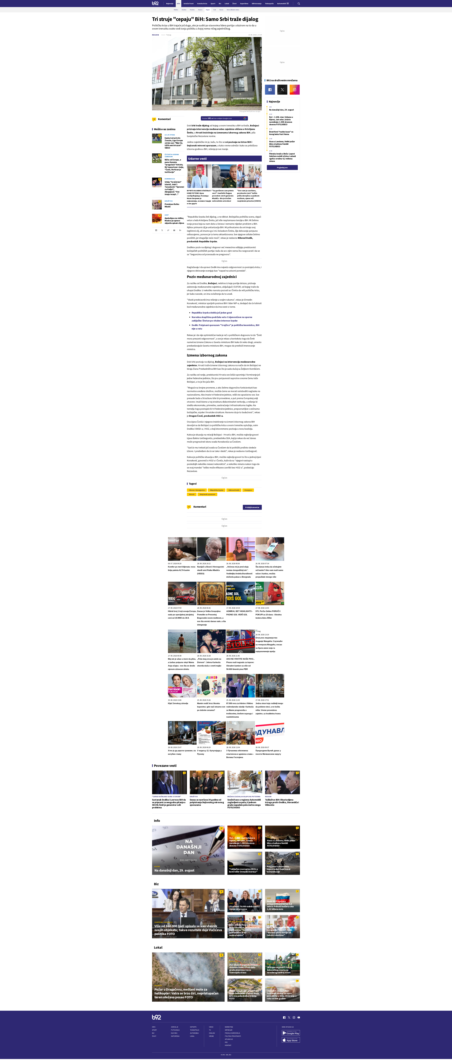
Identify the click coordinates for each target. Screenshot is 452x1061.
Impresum (228, 1030)
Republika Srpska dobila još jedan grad (212, 312)
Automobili (194, 1033)
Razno (157, 866)
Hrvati (192, 494)
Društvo (169, 201)
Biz (153, 1033)
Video (211, 1027)
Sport (154, 1030)
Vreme (211, 1036)
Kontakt (228, 1045)
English (212, 1033)
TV (210, 1030)
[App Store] (291, 1040)
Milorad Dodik (234, 490)
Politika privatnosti (233, 1036)
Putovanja (175, 1030)
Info (153, 1027)
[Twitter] (282, 90)
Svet (167, 215)
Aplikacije (229, 1039)
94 (159, 201)
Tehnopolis (194, 1030)
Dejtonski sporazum (208, 494)
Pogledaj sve (282, 167)
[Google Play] (291, 1033)
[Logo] (155, 4)
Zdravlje (174, 1027)
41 (159, 179)
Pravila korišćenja (232, 1033)
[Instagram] (295, 90)
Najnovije (169, 3)
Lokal (192, 1036)
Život (154, 1036)
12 (259, 828)
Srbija (270, 924)
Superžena (175, 1036)
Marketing (229, 1027)
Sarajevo (248, 490)
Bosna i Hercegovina (197, 490)
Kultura (174, 1033)
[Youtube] (299, 1017)
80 (159, 155)
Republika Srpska (217, 490)
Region (155, 35)
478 (160, 135)
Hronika (158, 985)
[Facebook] (270, 90)
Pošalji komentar (252, 507)
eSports (193, 1027)
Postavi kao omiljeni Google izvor (217, 118)
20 (159, 215)
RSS (226, 1042)
